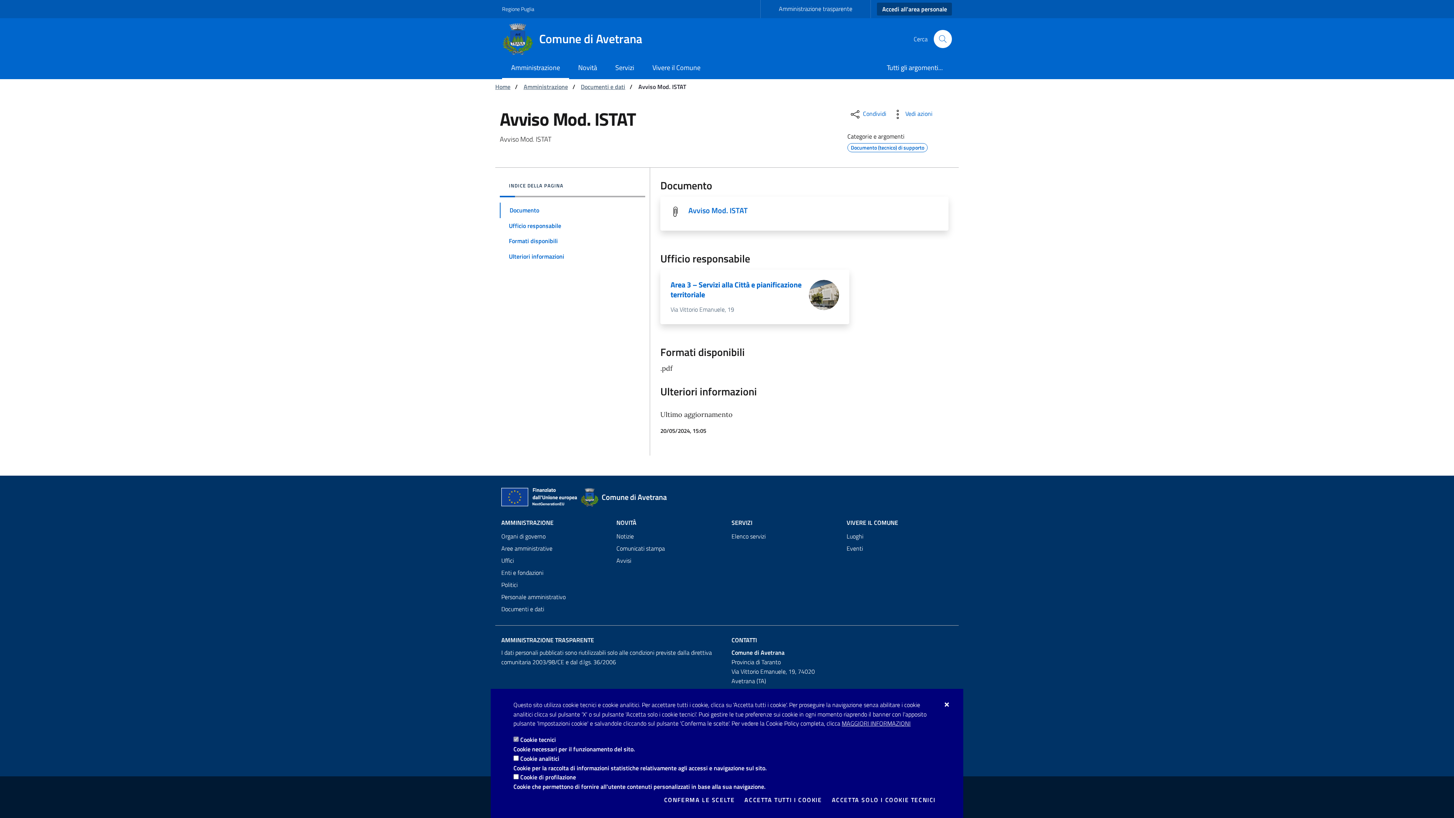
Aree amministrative (526, 548)
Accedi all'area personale (914, 9)
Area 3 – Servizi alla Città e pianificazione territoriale (736, 289)
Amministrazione (546, 86)
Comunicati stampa (640, 548)
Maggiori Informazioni (876, 723)
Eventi (855, 548)
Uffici (507, 560)
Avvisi (623, 560)
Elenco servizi (749, 536)
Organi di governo (523, 536)
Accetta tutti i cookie (783, 799)
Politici (509, 584)
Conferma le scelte (699, 799)
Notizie (625, 536)
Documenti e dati (603, 86)
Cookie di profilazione (548, 777)
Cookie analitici (539, 758)
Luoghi (855, 536)
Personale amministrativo (533, 596)
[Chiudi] (947, 704)
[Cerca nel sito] (943, 39)
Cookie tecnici (538, 739)
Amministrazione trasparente (815, 8)
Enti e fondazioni (522, 572)
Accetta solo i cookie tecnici (884, 799)
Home (502, 86)
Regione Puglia (518, 9)
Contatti (744, 640)
